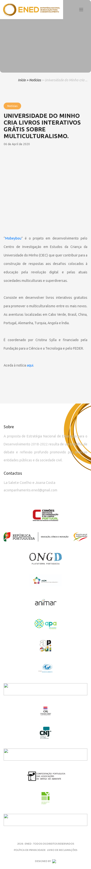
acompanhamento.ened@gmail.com (30, 490)
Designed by (43, 861)
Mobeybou (13, 238)
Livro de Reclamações (62, 850)
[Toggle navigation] (81, 9)
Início (22, 80)
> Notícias (33, 80)
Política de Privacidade (30, 850)
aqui (30, 365)
